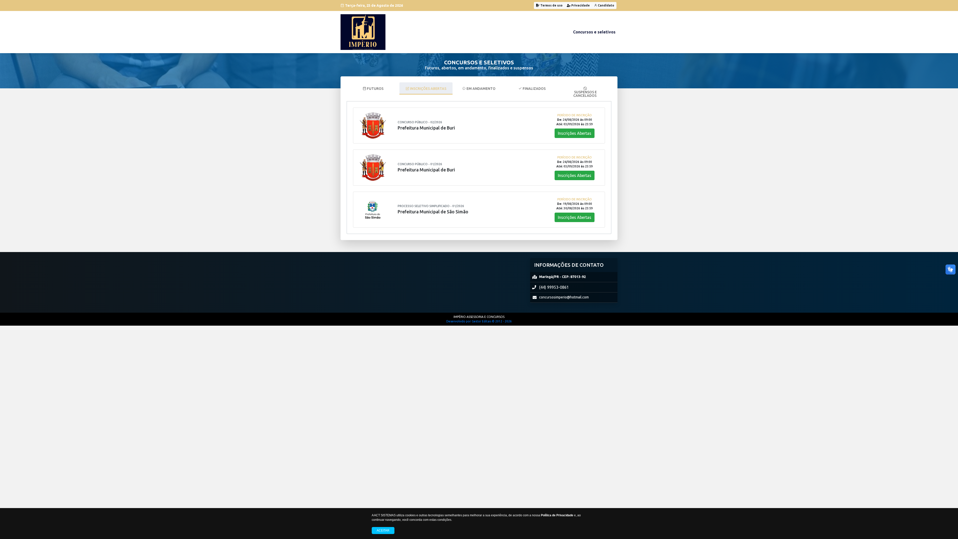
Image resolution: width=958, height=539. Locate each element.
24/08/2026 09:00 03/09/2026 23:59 (574, 122)
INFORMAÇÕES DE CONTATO (569, 265)
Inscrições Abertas (574, 133)
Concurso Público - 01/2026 (420, 164)
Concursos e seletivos (594, 32)
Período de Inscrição (574, 115)
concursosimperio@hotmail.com (564, 297)
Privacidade (580, 5)
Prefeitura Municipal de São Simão (433, 211)
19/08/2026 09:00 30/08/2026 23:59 (574, 206)
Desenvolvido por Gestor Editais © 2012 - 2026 (479, 321)
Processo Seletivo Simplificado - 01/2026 (431, 206)
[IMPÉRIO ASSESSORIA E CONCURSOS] (363, 32)
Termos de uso (551, 5)
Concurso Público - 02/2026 (420, 122)
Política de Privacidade (557, 515)
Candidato (605, 5)
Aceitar (383, 530)
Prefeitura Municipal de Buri (426, 127)
